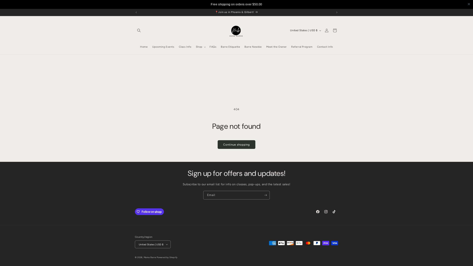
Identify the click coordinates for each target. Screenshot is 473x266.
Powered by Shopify (167, 257)
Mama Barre (150, 257)
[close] (469, 4)
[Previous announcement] (136, 12)
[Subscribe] (265, 195)
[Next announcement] (337, 12)
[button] (139, 30)
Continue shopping (236, 144)
